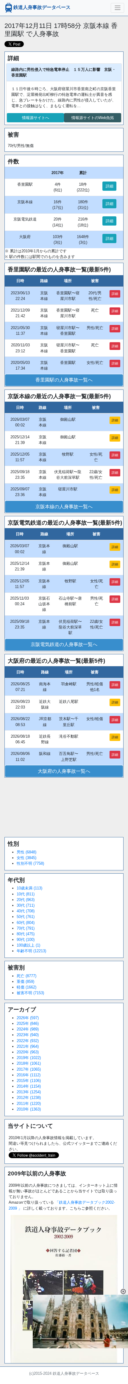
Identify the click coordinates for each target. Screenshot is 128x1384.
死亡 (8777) (26, 976)
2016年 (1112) (28, 1075)
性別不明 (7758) (30, 863)
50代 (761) (26, 916)
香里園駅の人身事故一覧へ (64, 379)
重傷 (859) (25, 981)
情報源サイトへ (35, 117)
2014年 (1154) (29, 1086)
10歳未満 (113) (29, 888)
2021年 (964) (28, 1046)
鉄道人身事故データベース (42, 7)
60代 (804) (26, 922)
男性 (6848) (26, 852)
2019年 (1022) (29, 1057)
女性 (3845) (26, 858)
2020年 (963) (28, 1052)
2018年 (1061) (29, 1063)
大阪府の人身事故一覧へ (64, 771)
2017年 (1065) (29, 1069)
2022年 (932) (28, 1041)
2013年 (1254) (29, 1092)
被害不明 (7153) (30, 993)
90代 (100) (26, 939)
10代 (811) (26, 894)
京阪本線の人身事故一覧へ (64, 506)
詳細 (109, 186)
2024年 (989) (28, 1029)
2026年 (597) (28, 1018)
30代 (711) (26, 905)
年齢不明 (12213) (31, 951)
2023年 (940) (28, 1035)
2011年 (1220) (29, 1103)
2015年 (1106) (29, 1080)
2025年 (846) (28, 1023)
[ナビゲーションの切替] (117, 7)
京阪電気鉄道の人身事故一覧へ (64, 644)
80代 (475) (26, 934)
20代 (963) (26, 899)
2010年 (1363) (29, 1109)
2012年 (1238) (29, 1097)
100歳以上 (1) (28, 945)
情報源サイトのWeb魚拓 (92, 117)
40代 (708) (26, 911)
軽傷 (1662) (26, 987)
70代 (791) (26, 928)
